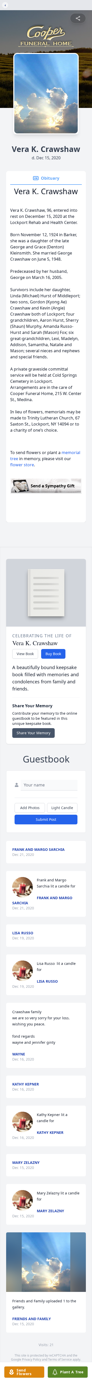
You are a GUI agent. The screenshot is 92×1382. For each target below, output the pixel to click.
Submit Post (46, 819)
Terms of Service (60, 1359)
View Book (25, 653)
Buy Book (53, 653)
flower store (22, 465)
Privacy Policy (31, 1359)
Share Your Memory (33, 732)
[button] (46, 1262)
